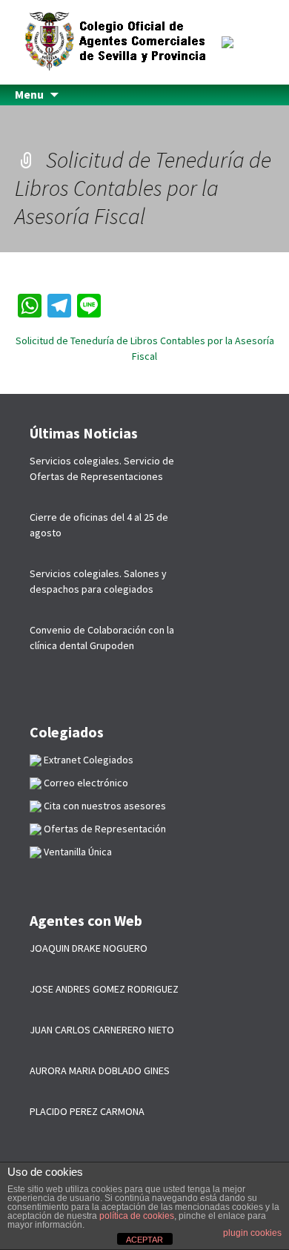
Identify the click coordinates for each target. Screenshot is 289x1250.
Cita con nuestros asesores (103, 805)
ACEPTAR (144, 1239)
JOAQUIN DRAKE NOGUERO (88, 948)
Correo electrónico (84, 782)
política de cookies (136, 1216)
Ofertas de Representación (103, 828)
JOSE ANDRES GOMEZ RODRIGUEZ (104, 989)
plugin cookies (252, 1233)
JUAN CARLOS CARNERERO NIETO (102, 1029)
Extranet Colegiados (87, 759)
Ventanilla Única (76, 851)
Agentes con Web (86, 920)
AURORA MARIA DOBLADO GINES (100, 1070)
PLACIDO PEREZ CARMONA (87, 1111)
